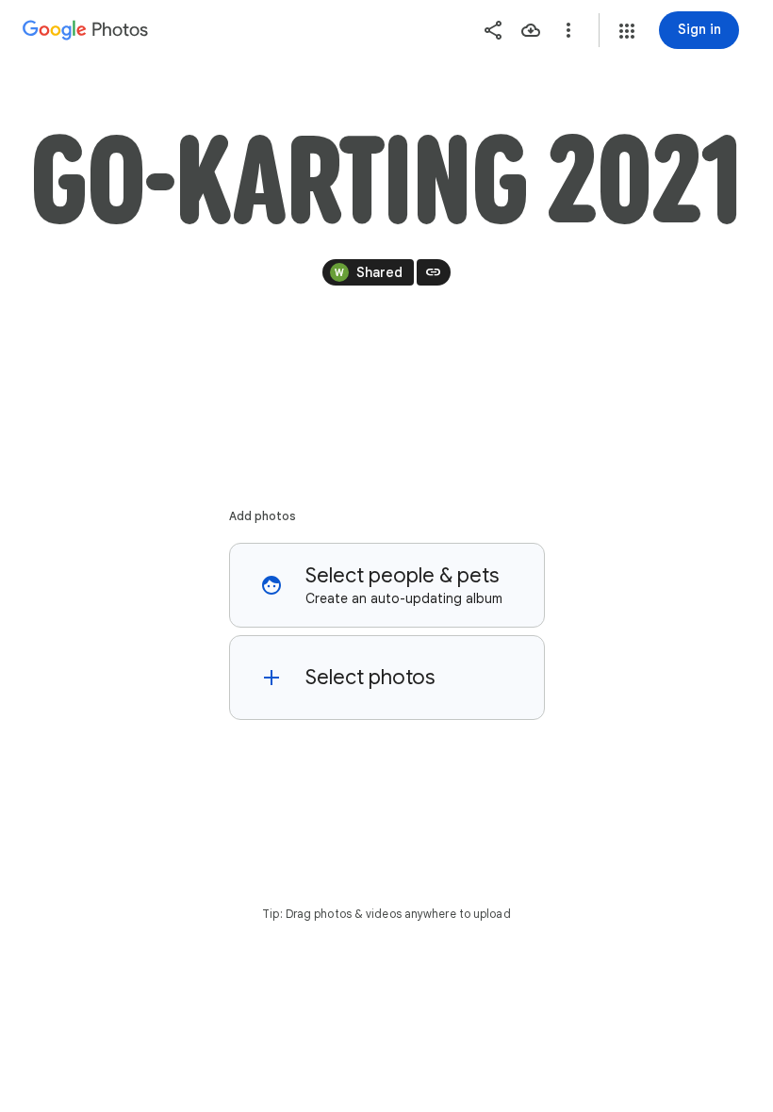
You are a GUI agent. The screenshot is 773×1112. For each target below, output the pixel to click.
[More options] (568, 30)
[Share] (493, 30)
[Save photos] (531, 30)
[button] (627, 31)
